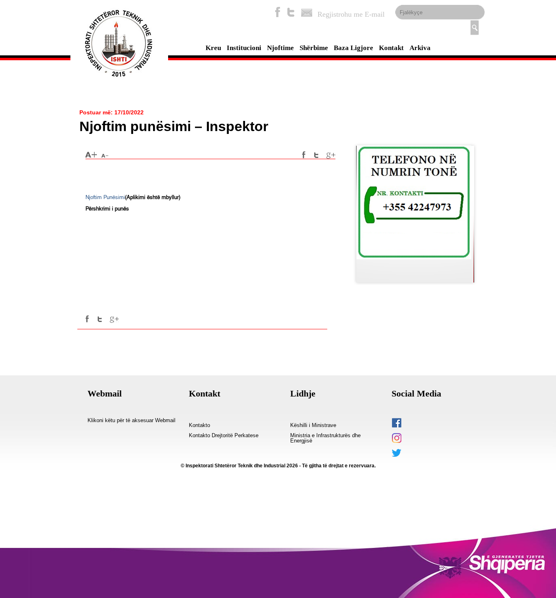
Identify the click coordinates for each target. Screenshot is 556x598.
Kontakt (391, 48)
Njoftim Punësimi (105, 197)
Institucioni (244, 48)
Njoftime (280, 48)
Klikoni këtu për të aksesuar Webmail (131, 420)
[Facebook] (277, 12)
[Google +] (330, 155)
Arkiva (420, 48)
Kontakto (199, 425)
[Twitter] (291, 12)
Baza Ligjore (353, 48)
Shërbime (314, 48)
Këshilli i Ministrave (313, 425)
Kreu (213, 48)
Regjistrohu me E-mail (351, 14)
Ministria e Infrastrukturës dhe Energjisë (325, 438)
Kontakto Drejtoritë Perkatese (223, 435)
